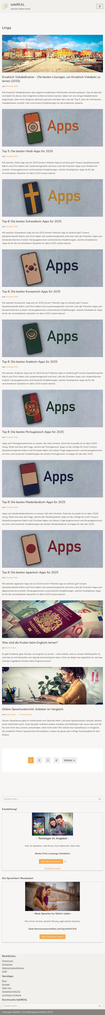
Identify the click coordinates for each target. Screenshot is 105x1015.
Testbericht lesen (52, 868)
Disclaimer (7, 964)
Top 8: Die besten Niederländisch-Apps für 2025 (33, 502)
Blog (4, 981)
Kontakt (6, 984)
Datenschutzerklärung (13, 968)
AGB (4, 971)
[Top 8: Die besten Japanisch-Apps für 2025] (52, 549)
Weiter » (69, 760)
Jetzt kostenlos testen (52, 937)
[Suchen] (100, 799)
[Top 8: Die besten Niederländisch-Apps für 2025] (52, 479)
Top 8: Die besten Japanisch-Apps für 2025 (30, 572)
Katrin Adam (11, 648)
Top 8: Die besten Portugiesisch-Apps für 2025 (33, 432)
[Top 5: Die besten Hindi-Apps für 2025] (52, 128)
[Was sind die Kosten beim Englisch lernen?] (52, 619)
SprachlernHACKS (11, 991)
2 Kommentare (25, 714)
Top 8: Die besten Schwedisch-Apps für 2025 (32, 221)
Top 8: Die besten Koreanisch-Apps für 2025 (31, 292)
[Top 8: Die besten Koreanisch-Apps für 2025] (52, 268)
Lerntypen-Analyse (11, 995)
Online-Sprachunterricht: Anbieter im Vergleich (32, 709)
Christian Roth (12, 86)
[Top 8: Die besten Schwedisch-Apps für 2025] (52, 198)
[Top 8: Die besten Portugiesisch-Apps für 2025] (52, 408)
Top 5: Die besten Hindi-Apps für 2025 (27, 151)
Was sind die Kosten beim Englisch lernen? (30, 643)
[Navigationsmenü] (100, 6)
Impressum (7, 960)
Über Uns (6, 988)
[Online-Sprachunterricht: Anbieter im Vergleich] (52, 686)
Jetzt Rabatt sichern (51, 861)
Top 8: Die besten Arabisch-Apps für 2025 (29, 362)
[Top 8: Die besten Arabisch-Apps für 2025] (52, 338)
